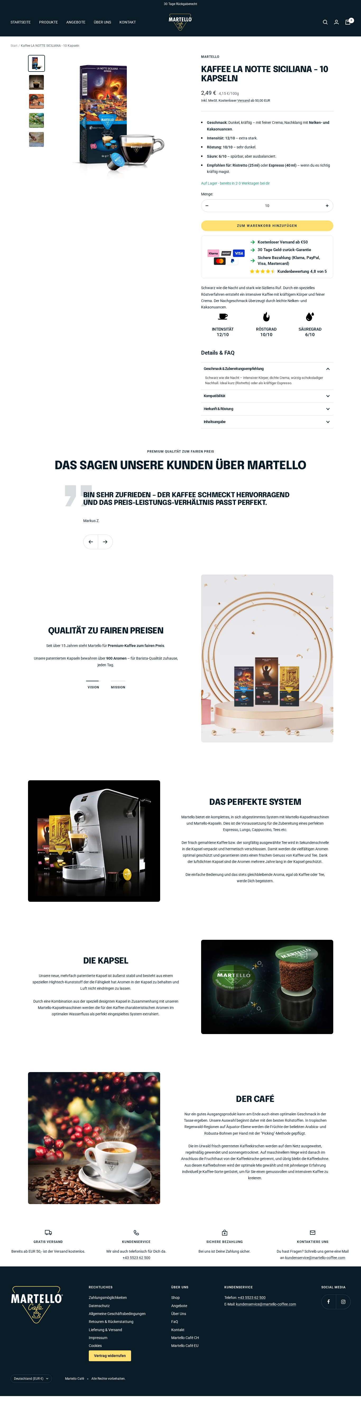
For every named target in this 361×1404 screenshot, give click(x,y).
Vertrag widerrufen (110, 1356)
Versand (243, 100)
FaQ (174, 1322)
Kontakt (127, 22)
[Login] (336, 22)
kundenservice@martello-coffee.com (315, 1258)
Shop (175, 1297)
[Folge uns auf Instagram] (343, 1301)
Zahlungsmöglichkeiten (108, 1297)
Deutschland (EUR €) (28, 1378)
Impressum (98, 1338)
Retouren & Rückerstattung (111, 1322)
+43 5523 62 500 (136, 1258)
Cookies (95, 1346)
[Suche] (325, 22)
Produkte (48, 22)
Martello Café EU (184, 1346)
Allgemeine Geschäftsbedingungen (117, 1314)
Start (14, 46)
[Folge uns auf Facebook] (328, 1301)
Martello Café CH (185, 1338)
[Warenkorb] (347, 22)
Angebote (75, 22)
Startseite (21, 22)
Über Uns (102, 22)
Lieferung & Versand (105, 1330)
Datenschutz (99, 1306)
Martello (210, 57)
